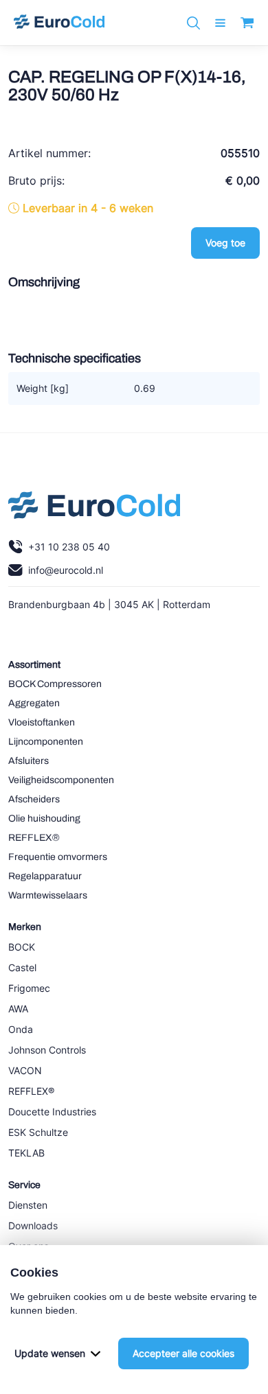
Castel (22, 967)
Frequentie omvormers (57, 857)
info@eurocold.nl (65, 570)
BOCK (21, 947)
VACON (25, 1070)
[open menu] (220, 23)
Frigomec (29, 988)
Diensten (27, 1205)
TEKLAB (26, 1153)
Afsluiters (28, 761)
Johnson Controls (47, 1050)
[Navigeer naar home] (59, 22)
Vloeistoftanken (41, 722)
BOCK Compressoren (55, 684)
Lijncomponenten (45, 741)
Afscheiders (34, 799)
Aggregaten (34, 703)
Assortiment (34, 665)
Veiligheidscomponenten (61, 780)
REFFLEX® (34, 838)
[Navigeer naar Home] (94, 508)
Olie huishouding (44, 818)
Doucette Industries (52, 1111)
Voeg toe (225, 242)
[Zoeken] (193, 23)
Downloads (33, 1225)
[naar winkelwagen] (247, 22)
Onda (20, 1029)
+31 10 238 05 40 (69, 547)
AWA (18, 1008)
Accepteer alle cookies (183, 1353)
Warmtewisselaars (47, 895)
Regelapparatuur (45, 876)
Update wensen (49, 1353)
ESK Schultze (38, 1132)
